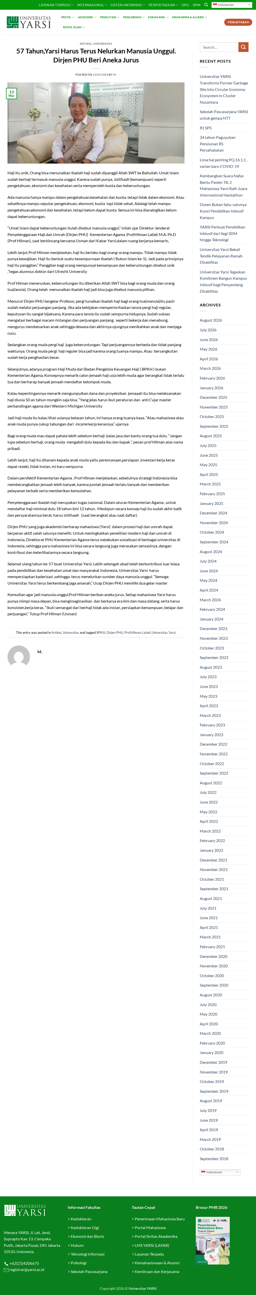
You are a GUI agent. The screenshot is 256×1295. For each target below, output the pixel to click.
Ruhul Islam (72, 27)
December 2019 (213, 1062)
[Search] (206, 4)
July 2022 (208, 792)
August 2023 (211, 667)
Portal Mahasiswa (150, 1227)
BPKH (100, 633)
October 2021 (212, 879)
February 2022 (212, 840)
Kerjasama (156, 17)
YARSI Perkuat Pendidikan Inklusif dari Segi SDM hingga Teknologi (222, 233)
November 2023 (214, 638)
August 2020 (211, 994)
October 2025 (212, 416)
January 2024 (211, 619)
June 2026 (209, 339)
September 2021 (214, 888)
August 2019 (211, 1100)
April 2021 (209, 927)
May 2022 (208, 811)
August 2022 (211, 782)
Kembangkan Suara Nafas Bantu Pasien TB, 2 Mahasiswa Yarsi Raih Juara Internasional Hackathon (223, 185)
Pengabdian (132, 17)
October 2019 (212, 1081)
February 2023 (212, 724)
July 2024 (208, 561)
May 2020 (208, 1014)
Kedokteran (81, 1218)
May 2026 (208, 349)
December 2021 (213, 860)
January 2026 (211, 387)
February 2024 (212, 609)
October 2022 (212, 763)
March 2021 (210, 936)
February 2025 (212, 493)
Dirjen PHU (115, 633)
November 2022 (214, 753)
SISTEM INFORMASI (126, 5)
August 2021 (211, 898)
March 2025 (210, 483)
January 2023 (211, 734)
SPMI (197, 5)
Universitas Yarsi (164, 633)
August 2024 (211, 551)
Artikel (86, 43)
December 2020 (213, 956)
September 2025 (214, 426)
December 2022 (213, 744)
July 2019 (208, 1110)
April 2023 (209, 705)
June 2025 (209, 455)
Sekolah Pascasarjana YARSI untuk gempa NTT (224, 114)
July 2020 (208, 1004)
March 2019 (210, 1139)
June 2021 (209, 917)
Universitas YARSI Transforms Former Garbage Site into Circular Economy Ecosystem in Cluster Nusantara (224, 89)
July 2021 (208, 908)
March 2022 (210, 831)
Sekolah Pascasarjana (89, 1271)
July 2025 (208, 445)
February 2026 (212, 378)
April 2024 (209, 590)
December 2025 (213, 397)
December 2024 (213, 512)
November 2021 (214, 869)
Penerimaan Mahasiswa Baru (160, 1218)
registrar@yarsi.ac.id (26, 1269)
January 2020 (211, 1052)
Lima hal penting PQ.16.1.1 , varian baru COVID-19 (223, 163)
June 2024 (209, 570)
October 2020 (212, 975)
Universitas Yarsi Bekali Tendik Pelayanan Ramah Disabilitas (221, 255)
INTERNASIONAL (90, 5)
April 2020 (209, 1023)
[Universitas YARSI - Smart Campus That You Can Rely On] (29, 22)
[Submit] (243, 47)
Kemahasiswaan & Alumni (157, 1262)
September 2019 (214, 1091)
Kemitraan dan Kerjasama (157, 1271)
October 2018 (212, 1148)
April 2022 (209, 821)
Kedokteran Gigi (85, 1227)
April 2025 (209, 474)
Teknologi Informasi (87, 1254)
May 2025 (208, 464)
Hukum (77, 1245)
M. (114, 74)
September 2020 (214, 985)
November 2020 (214, 965)
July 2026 (208, 329)
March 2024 (210, 599)
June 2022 (209, 802)
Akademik (85, 17)
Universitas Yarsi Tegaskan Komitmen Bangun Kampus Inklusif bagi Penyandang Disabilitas (223, 281)
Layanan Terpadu (54, 5)
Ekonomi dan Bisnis (87, 1236)
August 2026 (211, 320)
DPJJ (185, 5)
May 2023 (208, 696)
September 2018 (214, 1158)
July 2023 (208, 676)
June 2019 (209, 1120)
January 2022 (211, 850)
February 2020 (212, 1043)
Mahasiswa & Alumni (188, 17)
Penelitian (108, 17)
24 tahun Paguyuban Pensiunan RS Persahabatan (218, 143)
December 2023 (213, 628)
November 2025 (214, 407)
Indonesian (225, 4)
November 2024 (214, 522)
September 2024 (214, 541)
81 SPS (206, 127)
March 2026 (210, 368)
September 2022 (214, 773)
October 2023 (212, 648)
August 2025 (211, 435)
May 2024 (208, 580)
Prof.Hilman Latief (137, 633)
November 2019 (214, 1072)
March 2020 (210, 1033)
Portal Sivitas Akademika (156, 1236)
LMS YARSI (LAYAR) (152, 1245)
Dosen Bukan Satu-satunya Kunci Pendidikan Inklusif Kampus (223, 210)
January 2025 (211, 503)
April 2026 (209, 358)
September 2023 (214, 657)
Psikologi (78, 1262)
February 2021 (212, 946)
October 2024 (212, 532)
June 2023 (209, 686)
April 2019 (209, 1129)
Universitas (102, 43)
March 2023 (210, 715)
